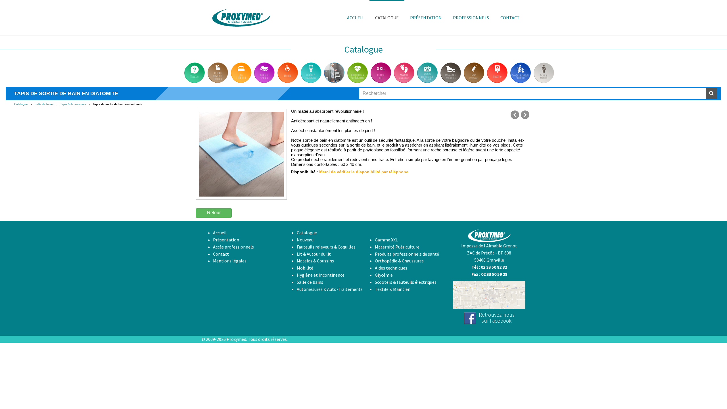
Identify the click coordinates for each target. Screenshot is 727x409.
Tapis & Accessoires (73, 104)
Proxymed (236, 339)
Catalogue (21, 104)
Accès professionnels (233, 247)
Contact (221, 254)
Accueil (220, 232)
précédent (515, 114)
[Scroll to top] (709, 391)
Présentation (226, 240)
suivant (525, 114)
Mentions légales (229, 261)
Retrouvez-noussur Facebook (497, 317)
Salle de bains (44, 104)
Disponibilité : (304, 172)
